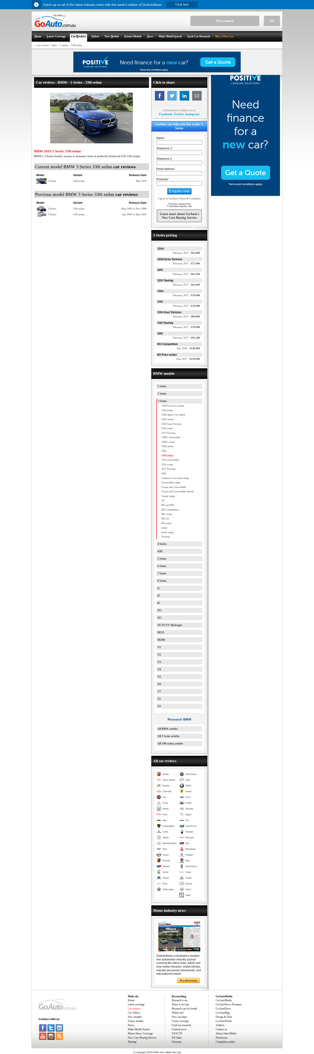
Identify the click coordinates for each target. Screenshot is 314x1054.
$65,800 (186, 252)
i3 (158, 588)
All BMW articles (167, 728)
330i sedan (76, 45)
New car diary (179, 1017)
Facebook (165, 114)
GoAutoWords (224, 1021)
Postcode (162, 179)
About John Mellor (226, 1033)
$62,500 (186, 274)
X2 (159, 654)
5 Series (161, 558)
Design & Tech (224, 1017)
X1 (159, 647)
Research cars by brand (184, 1008)
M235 (160, 632)
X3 (159, 662)
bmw (54, 45)
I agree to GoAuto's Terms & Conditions (179, 198)
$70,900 (186, 295)
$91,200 (186, 337)
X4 (159, 669)
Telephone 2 (164, 158)
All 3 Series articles (168, 736)
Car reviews (134, 1008)
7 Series (161, 573)
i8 (158, 603)
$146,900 (188, 348)
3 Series (162, 401)
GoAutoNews (223, 1008)
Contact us (221, 1029)
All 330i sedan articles (170, 743)
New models (135, 1017)
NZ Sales (177, 1037)
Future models (135, 1021)
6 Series (161, 566)
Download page (188, 980)
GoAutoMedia (223, 1000)
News (131, 1025)
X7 (159, 691)
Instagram (192, 114)
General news (179, 1029)
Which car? (178, 1012)
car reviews (43, 45)
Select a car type (180, 1004)
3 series (64, 45)
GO (272, 20)
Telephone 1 (164, 148)
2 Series (161, 393)
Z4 (159, 706)
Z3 (159, 698)
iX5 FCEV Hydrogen (169, 625)
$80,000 (186, 316)
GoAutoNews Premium (229, 1004)
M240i (161, 639)
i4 (158, 595)
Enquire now (179, 191)
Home (131, 1000)
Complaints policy (225, 1041)
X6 (159, 684)
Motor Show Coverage (140, 1033)
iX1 (159, 610)
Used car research (181, 1025)
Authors (220, 1025)
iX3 (159, 617)
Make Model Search (139, 1029)
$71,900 (186, 263)
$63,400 (186, 284)
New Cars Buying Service (142, 1037)
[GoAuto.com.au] (54, 29)
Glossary (177, 1041)
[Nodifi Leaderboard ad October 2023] (157, 71)
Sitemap (132, 1041)
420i (159, 551)
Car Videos (134, 1012)
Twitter (179, 114)
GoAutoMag (223, 1012)
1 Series (161, 386)
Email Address (165, 169)
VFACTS (177, 1033)
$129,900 (188, 358)
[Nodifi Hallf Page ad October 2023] (245, 195)
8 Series (161, 580)
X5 (159, 676)
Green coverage (180, 1021)
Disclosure (221, 1037)
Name (160, 138)
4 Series (161, 544)
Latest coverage (136, 1004)
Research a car (179, 1000)
